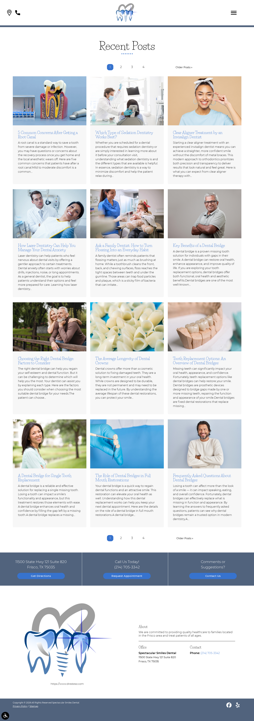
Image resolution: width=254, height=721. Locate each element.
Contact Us (213, 576)
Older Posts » (184, 67)
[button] (9, 13)
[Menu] (233, 12)
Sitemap (34, 706)
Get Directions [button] (41, 576)
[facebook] (229, 705)
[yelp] (237, 705)
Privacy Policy (20, 706)
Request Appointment (126, 576)
